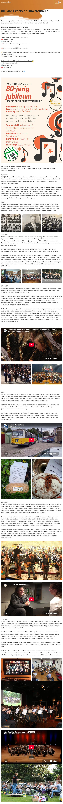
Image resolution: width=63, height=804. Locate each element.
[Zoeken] (60, 2)
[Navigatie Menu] (56, 2)
